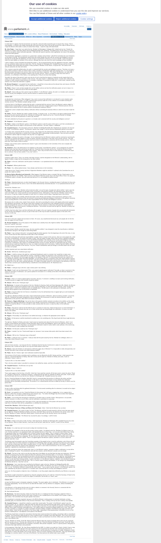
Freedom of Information (26, 539)
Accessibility (67, 26)
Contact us (88, 26)
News (75, 36)
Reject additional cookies (66, 19)
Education (67, 34)
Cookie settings (86, 19)
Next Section (8, 536)
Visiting (60, 34)
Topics (80, 36)
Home (6, 34)
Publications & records (57, 36)
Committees (47, 36)
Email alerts (74, 26)
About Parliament (43, 34)
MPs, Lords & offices (31, 34)
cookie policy (81, 13)
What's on (28, 36)
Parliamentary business (16, 34)
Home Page (72, 38)
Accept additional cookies (41, 19)
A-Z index (6, 539)
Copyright (49, 539)
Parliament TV (69, 36)
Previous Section (8, 38)
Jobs (34, 539)
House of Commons (9, 36)
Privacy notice (55, 539)
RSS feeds (81, 26)
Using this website (41, 539)
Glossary (12, 539)
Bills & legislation (37, 36)
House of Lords (20, 36)
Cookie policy (61, 539)
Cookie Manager (69, 539)
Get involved (53, 34)
